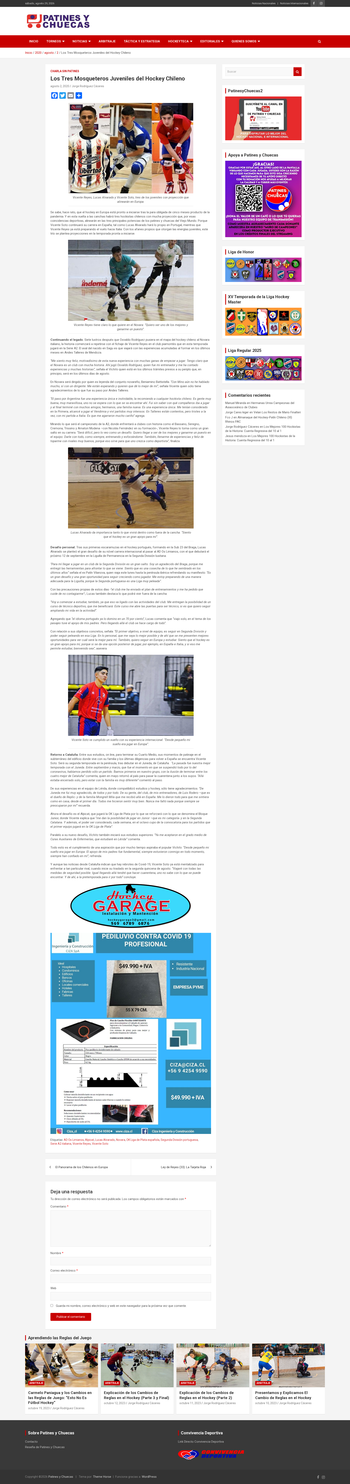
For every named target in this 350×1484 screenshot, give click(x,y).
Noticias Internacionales (294, 3)
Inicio (33, 41)
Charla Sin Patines (64, 71)
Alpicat (89, 1139)
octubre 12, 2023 (114, 1403)
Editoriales (210, 41)
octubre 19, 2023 (39, 1408)
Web (53, 1288)
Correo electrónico (64, 1270)
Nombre (56, 1253)
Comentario (59, 1206)
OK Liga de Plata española (142, 1139)
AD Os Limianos (74, 1139)
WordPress (149, 1477)
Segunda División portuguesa (179, 1139)
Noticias (80, 41)
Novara (120, 1139)
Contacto (31, 1441)
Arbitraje (107, 41)
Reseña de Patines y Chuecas (45, 1447)
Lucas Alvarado (105, 1139)
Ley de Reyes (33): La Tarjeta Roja (183, 1167)
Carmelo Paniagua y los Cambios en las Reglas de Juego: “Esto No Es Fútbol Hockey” (60, 1397)
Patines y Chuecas (60, 1477)
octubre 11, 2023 (190, 1403)
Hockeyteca (178, 41)
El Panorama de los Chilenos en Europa (81, 1167)
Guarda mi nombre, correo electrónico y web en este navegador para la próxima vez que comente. (121, 1306)
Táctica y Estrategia (142, 41)
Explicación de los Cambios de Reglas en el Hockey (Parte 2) (206, 1395)
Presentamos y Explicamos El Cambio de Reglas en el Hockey (283, 1395)
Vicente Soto (100, 1143)
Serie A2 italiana (60, 1143)
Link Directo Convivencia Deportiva (201, 1441)
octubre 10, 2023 (266, 1403)
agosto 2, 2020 (59, 86)
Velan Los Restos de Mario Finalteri (277, 412)
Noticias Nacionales (263, 3)
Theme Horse (102, 1477)
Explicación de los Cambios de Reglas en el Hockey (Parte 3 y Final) (136, 1395)
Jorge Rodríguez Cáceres (88, 86)
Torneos (53, 41)
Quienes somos (244, 41)
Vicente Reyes (82, 1143)
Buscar (297, 71)
